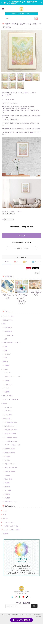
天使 (5, 346)
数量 (3, 219)
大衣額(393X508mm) (10, 426)
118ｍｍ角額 (7, 490)
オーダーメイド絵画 (8, 316)
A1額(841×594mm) (9, 464)
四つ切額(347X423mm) (11, 430)
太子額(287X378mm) (10, 433)
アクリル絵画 (8, 327)
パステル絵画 (8, 331)
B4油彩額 (7, 494)
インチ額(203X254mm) (10, 441)
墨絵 (5, 339)
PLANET (5, 369)
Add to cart (21, 236)
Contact (5, 518)
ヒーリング (7, 354)
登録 (34, 606)
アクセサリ (7, 380)
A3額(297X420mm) (9, 448)
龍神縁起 (5, 361)
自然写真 (6, 392)
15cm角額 (7, 460)
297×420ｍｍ (8, 414)
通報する (37, 273)
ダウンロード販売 (8, 395)
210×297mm (8, 407)
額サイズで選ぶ (7, 418)
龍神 (5, 350)
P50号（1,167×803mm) (10, 467)
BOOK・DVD (8, 373)
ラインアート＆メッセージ (11, 399)
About (5, 511)
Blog (4, 514)
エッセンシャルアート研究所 (11, 530)
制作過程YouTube (8, 320)
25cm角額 (7, 475)
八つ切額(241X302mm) (10, 437)
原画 (4, 324)
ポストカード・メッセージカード (13, 377)
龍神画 (5, 403)
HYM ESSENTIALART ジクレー (11, 342)
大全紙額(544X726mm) (10, 422)
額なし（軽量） (8, 479)
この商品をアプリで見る (21, 248)
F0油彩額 (7, 483)
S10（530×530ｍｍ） (10, 502)
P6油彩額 (7, 498)
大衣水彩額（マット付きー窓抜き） (12, 211)
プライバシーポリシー (9, 522)
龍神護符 (6, 365)
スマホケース (8, 384)
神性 (5, 358)
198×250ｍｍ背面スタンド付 (12, 445)
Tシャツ (6, 388)
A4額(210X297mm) (9, 452)
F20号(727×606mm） (10, 471)
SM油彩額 (7, 486)
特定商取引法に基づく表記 (10, 526)
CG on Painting (8, 335)
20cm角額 (7, 456)
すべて (7, 261)
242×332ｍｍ (8, 411)
